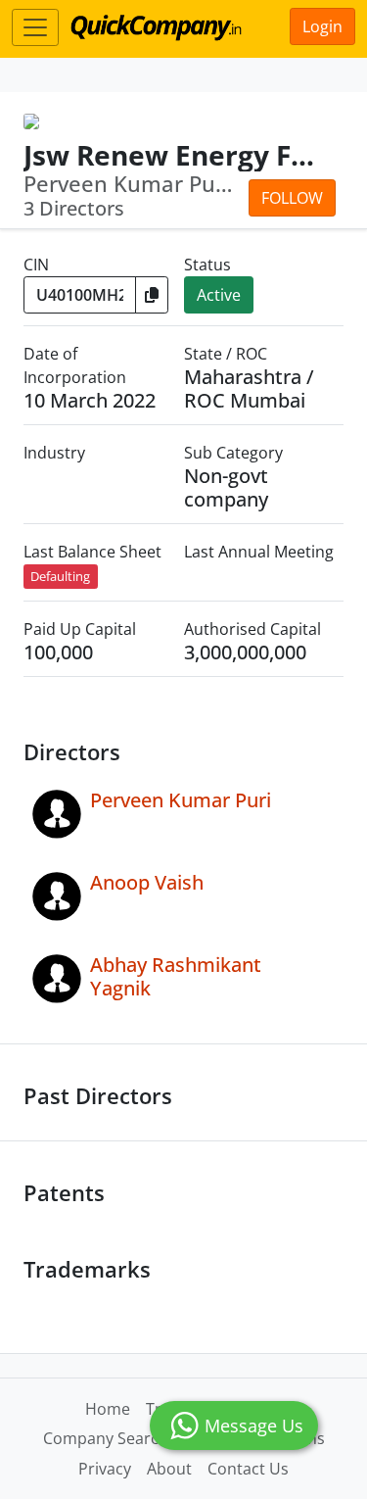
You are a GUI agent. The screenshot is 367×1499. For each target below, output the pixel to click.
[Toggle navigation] (35, 27)
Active (219, 295)
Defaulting (60, 576)
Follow (292, 198)
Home (107, 1409)
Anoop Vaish (147, 882)
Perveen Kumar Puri (180, 800)
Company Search (105, 1438)
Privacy (104, 1468)
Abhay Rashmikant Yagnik (175, 976)
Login (322, 26)
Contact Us (248, 1468)
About (169, 1468)
